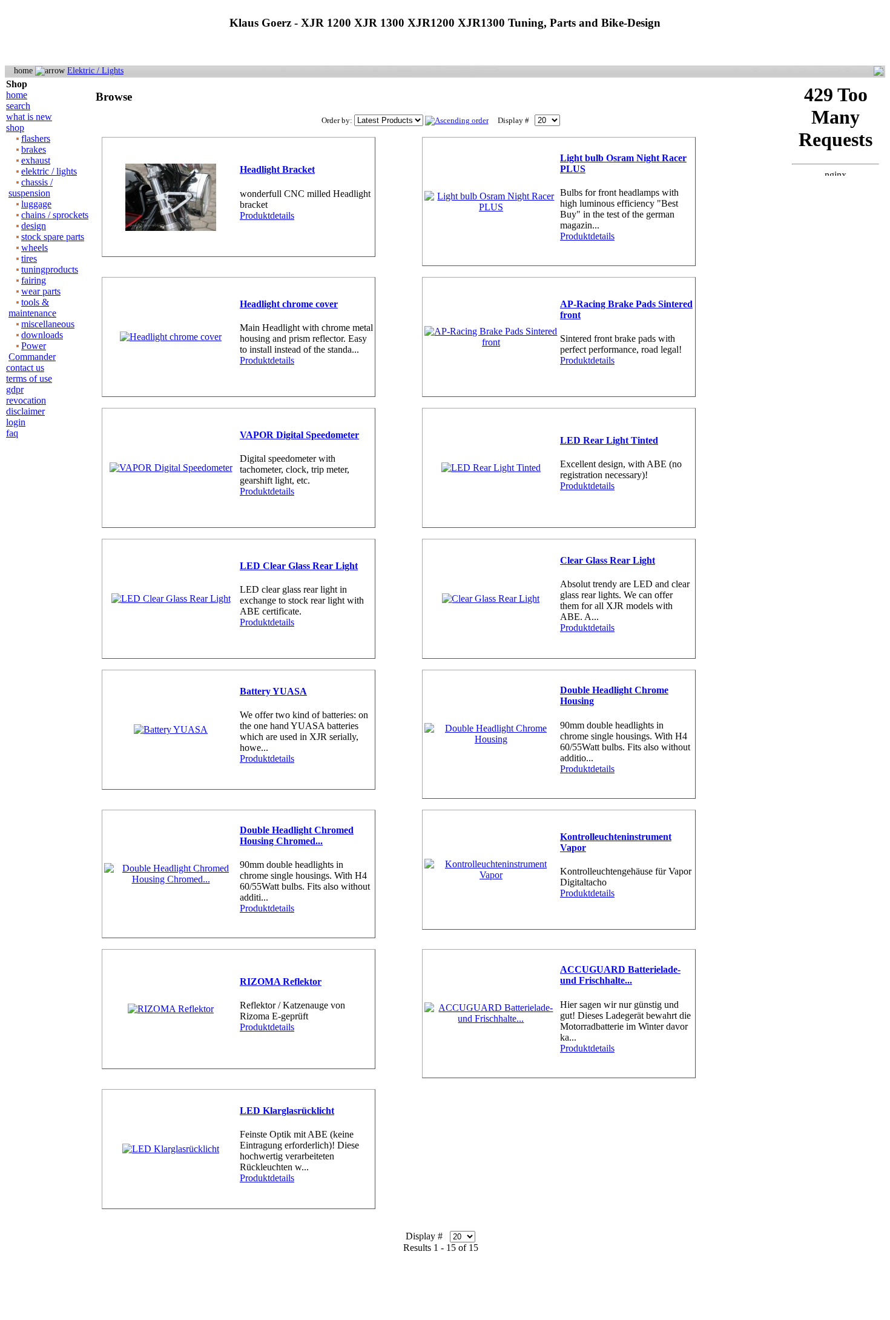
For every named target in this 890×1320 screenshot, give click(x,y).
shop (15, 127)
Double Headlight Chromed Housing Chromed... (297, 835)
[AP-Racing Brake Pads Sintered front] (491, 342)
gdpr (15, 389)
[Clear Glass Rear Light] (490, 598)
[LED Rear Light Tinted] (491, 467)
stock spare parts (52, 237)
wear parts (41, 291)
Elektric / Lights (95, 70)
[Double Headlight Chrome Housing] (491, 739)
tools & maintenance (32, 307)
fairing (33, 280)
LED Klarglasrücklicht (287, 1110)
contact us (25, 367)
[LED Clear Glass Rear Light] (171, 598)
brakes (33, 149)
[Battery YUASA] (171, 729)
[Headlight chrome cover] (171, 337)
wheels (34, 247)
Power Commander (32, 351)
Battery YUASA (273, 691)
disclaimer (25, 411)
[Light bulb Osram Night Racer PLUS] (491, 207)
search (18, 106)
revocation (26, 400)
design (33, 226)
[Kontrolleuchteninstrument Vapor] (491, 875)
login (15, 422)
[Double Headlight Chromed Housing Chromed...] (170, 879)
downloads (42, 335)
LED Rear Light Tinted (609, 440)
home (16, 95)
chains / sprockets (54, 215)
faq (12, 433)
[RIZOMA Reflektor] (171, 1009)
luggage (36, 204)
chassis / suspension (30, 187)
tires (29, 258)
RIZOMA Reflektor (280, 981)
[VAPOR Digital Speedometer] (171, 467)
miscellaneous (47, 324)
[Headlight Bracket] (170, 227)
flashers (35, 138)
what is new (29, 117)
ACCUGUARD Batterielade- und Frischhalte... (620, 974)
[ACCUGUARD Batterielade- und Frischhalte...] (491, 1018)
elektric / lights (49, 171)
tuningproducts (49, 269)
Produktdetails (267, 215)
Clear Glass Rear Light (607, 560)
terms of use (29, 378)
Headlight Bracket (277, 169)
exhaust (35, 160)
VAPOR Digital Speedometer (299, 435)
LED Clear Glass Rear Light (299, 566)
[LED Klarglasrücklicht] (170, 1149)
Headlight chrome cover (289, 304)
